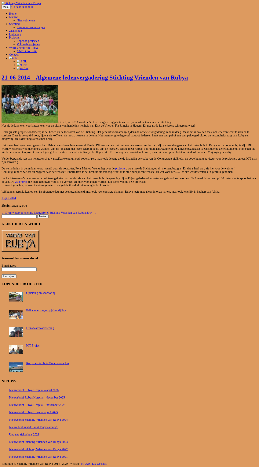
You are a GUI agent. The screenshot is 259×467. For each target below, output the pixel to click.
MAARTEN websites (94, 463)
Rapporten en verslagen (31, 27)
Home (12, 13)
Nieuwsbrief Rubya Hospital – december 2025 (37, 397)
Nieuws (13, 17)
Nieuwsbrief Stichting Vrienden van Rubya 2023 (38, 441)
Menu (6, 7)
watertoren (21, 181)
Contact (13, 54)
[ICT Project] (16, 351)
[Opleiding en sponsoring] (16, 298)
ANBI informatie (27, 51)
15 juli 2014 (9, 198)
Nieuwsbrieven (26, 20)
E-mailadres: (9, 265)
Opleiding (15, 34)
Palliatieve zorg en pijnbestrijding (46, 310)
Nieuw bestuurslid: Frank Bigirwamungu (33, 427)
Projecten (14, 37)
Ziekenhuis (15, 30)
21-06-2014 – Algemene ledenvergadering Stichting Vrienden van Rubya (95, 77)
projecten (120, 168)
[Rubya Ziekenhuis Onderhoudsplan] (16, 368)
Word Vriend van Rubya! (24, 47)
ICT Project (33, 345)
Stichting (14, 23)
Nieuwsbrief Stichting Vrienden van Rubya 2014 (65, 212)
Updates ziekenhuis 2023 (24, 434)
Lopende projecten (28, 41)
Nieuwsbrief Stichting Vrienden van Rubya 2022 (38, 449)
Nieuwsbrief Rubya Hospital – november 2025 (37, 404)
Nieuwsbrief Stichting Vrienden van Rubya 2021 (38, 456)
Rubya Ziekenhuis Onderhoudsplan (47, 363)
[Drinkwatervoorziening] (16, 333)
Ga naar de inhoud (22, 6)
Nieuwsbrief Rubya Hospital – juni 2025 (33, 412)
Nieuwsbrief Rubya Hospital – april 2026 (34, 390)
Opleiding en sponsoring (41, 293)
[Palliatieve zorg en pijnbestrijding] (16, 315)
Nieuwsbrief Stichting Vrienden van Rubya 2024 (38, 419)
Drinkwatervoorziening (17, 212)
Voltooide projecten (28, 44)
